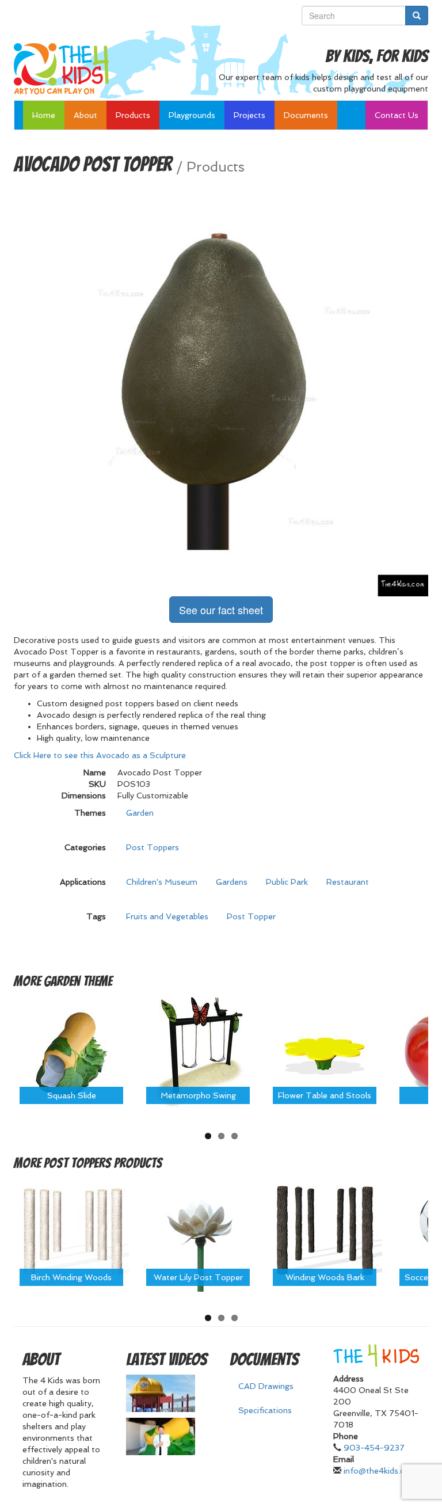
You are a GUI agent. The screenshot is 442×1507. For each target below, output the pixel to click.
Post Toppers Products (103, 1163)
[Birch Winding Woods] (71, 1233)
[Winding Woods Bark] (324, 1233)
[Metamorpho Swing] (198, 1051)
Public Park (287, 881)
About (85, 115)
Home (43, 115)
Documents (306, 115)
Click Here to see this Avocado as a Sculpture (100, 755)
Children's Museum (161, 881)
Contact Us (396, 115)
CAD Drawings (266, 1386)
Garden (140, 812)
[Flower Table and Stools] (324, 1051)
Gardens (231, 881)
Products (133, 115)
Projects (249, 115)
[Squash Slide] (71, 1051)
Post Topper (251, 916)
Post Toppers (152, 847)
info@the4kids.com (380, 1470)
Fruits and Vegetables (167, 916)
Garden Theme (78, 981)
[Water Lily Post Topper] (198, 1233)
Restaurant (347, 881)
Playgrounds (192, 115)
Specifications (265, 1410)
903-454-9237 (374, 1447)
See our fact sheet (221, 609)
